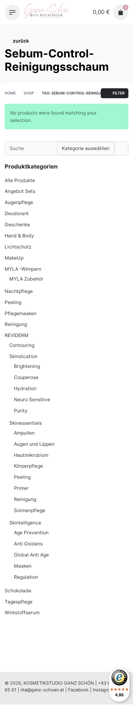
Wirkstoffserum (22, 612)
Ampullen (24, 433)
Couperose (26, 377)
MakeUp (14, 258)
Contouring (21, 345)
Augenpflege (19, 202)
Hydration (25, 388)
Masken (23, 566)
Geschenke (17, 224)
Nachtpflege (19, 291)
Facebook (78, 689)
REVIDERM (16, 335)
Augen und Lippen (34, 444)
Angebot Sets (20, 191)
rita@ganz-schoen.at (42, 689)
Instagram (103, 689)
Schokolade (18, 591)
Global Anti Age (31, 555)
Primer (21, 488)
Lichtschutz (18, 247)
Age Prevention (31, 533)
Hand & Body (19, 236)
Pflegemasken (20, 313)
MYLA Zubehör (26, 279)
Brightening (27, 366)
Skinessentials (25, 423)
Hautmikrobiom (31, 455)
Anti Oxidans (28, 544)
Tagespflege (18, 602)
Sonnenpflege (29, 510)
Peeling (13, 302)
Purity (21, 411)
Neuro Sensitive (32, 400)
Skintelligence (25, 523)
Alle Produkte (20, 180)
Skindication (23, 356)
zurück (21, 41)
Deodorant (17, 213)
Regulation (26, 577)
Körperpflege (28, 466)
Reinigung (16, 324)
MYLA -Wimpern (23, 269)
